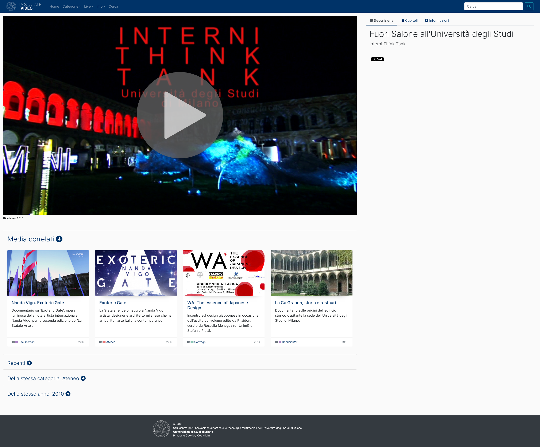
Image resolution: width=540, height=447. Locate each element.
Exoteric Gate (112, 302)
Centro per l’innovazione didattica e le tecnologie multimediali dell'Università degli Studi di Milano (237, 428)
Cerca (113, 6)
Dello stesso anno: (35, 394)
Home (55, 6)
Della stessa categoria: (43, 378)
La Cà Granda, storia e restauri (305, 302)
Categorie (70, 6)
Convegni (200, 342)
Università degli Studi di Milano (193, 431)
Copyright (203, 435)
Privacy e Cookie (183, 435)
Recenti (17, 363)
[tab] (381, 20)
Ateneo (110, 342)
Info (100, 6)
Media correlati (31, 239)
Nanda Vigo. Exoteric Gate (38, 302)
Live (87, 6)
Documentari (27, 342)
